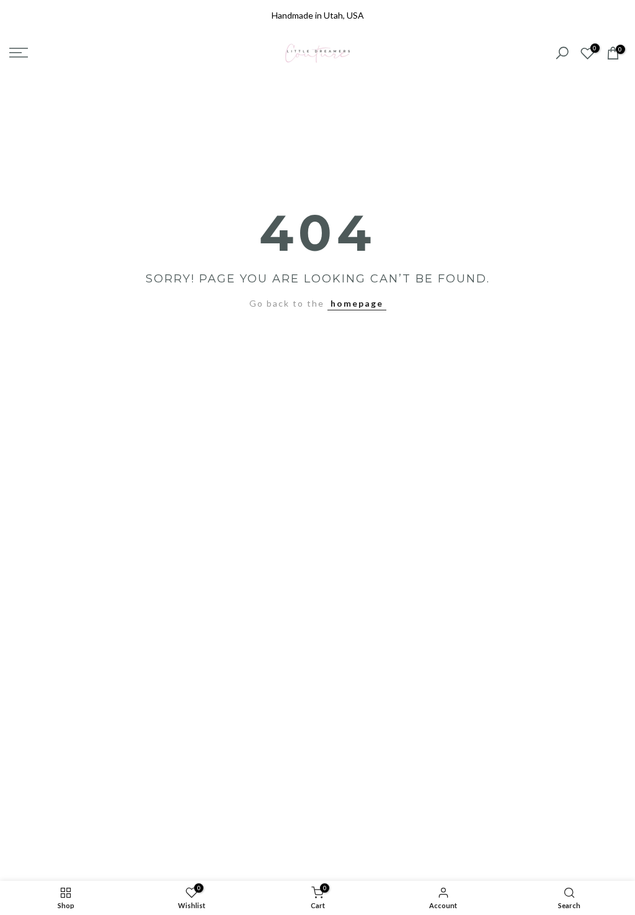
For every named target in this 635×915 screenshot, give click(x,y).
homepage (357, 303)
